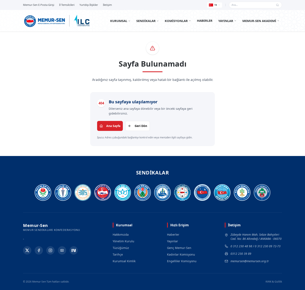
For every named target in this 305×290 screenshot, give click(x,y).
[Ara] (277, 5)
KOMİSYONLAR (176, 21)
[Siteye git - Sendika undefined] (43, 192)
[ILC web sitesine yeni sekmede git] (81, 20)
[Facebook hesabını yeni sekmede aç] (39, 250)
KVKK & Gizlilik (274, 281)
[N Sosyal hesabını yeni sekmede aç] (74, 250)
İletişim (107, 5)
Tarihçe (118, 254)
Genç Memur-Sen (179, 248)
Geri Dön (141, 126)
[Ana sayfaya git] (44, 20)
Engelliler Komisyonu (181, 261)
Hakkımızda (121, 234)
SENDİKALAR (146, 21)
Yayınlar (172, 241)
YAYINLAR (225, 21)
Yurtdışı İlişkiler (88, 5)
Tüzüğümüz (121, 248)
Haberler (173, 234)
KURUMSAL (118, 21)
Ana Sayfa (113, 126)
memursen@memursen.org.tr (250, 261)
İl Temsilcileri (66, 5)
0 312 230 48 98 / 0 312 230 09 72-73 (256, 246)
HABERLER (204, 20)
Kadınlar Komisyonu (181, 254)
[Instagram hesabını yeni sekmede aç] (50, 250)
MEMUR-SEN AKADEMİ (259, 21)
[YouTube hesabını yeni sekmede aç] (62, 250)
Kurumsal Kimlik (124, 261)
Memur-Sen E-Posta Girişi (38, 5)
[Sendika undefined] (262, 192)
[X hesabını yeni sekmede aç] (27, 250)
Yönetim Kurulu (123, 241)
